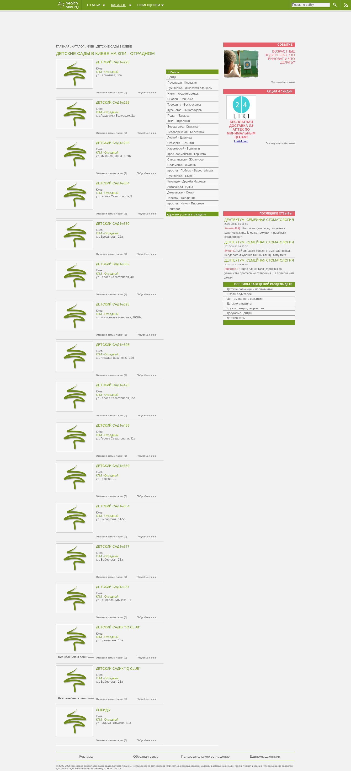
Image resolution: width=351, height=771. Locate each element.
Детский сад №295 (112, 143)
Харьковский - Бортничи (183, 148)
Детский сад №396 (112, 345)
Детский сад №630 (112, 466)
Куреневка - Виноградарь (184, 110)
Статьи (93, 5)
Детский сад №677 (112, 546)
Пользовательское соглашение (205, 756)
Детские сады (236, 318)
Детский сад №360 (112, 223)
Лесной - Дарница (179, 137)
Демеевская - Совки (180, 192)
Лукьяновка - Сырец (180, 176)
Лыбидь (103, 710)
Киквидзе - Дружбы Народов (186, 181)
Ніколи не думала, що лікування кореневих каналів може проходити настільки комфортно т (255, 233)
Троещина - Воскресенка (184, 104)
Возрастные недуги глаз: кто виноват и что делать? (280, 56)
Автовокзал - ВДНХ (180, 187)
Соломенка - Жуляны (181, 165)
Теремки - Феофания (181, 198)
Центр (171, 77)
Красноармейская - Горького (186, 154)
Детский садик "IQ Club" (118, 627)
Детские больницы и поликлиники (250, 289)
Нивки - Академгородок (182, 93)
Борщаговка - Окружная (183, 126)
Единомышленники (265, 756)
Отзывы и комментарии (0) (111, 92)
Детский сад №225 (112, 62)
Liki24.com (241, 141)
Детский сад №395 (112, 304)
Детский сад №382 (112, 264)
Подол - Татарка (178, 115)
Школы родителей (239, 294)
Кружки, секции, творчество (245, 308)
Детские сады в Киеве (114, 46)
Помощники (148, 5)
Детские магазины (239, 303)
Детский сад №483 (112, 425)
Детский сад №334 (112, 183)
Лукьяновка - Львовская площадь (189, 88)
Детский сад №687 (112, 587)
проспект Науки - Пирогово (185, 203)
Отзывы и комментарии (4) (111, 173)
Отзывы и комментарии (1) (111, 213)
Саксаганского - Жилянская (185, 159)
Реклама (86, 756)
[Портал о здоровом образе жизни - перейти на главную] (68, 9)
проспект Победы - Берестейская (190, 170)
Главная (62, 46)
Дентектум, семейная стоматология (259, 220)
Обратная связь (145, 756)
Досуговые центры (239, 313)
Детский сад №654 (112, 506)
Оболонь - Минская (180, 99)
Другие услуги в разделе (187, 214)
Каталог (118, 5)
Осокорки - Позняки (180, 143)
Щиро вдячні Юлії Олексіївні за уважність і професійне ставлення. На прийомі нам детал (259, 273)
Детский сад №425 (112, 385)
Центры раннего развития (245, 298)
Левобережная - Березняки (186, 132)
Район (174, 72)
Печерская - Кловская (182, 82)
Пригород (174, 209)
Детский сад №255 (112, 102)
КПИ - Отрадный (107, 72)
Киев (90, 46)
